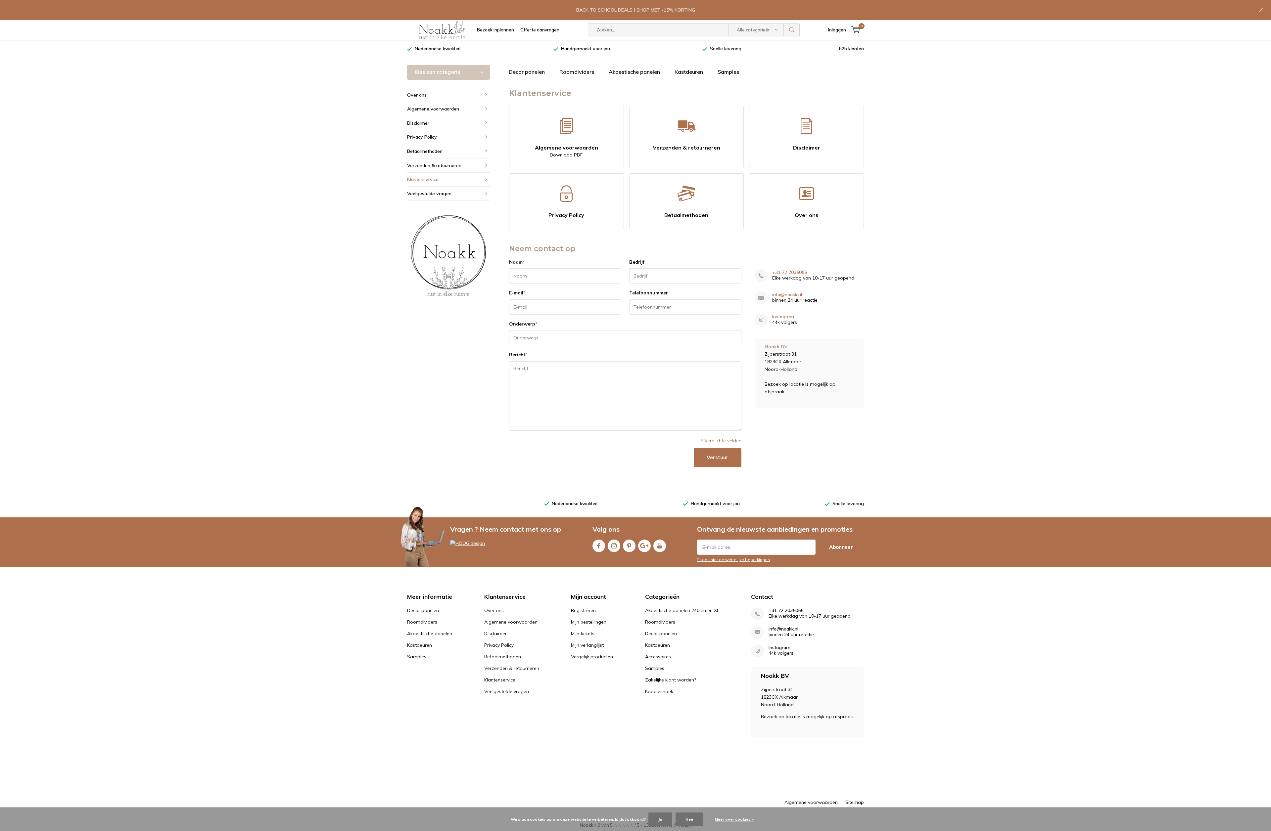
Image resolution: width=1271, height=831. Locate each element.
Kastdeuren (689, 71)
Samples (728, 71)
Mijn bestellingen (588, 622)
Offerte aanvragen (539, 29)
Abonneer (841, 547)
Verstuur (718, 457)
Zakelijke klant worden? (670, 680)
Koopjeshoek (659, 691)
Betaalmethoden (686, 215)
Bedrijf (636, 262)
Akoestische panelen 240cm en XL (682, 610)
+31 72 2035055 (789, 272)
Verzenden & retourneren (686, 147)
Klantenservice (423, 179)
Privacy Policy (566, 215)
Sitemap (854, 802)
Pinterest (629, 546)
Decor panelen (527, 71)
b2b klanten (851, 49)
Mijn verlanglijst (587, 645)
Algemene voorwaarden (566, 151)
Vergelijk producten (592, 657)
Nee (689, 819)
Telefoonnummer (648, 293)
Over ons (807, 215)
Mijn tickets (582, 633)
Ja (660, 819)
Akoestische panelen (634, 71)
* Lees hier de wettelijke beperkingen (733, 559)
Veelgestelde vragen (429, 194)
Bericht (518, 355)
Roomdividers (576, 71)
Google (644, 546)
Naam (517, 262)
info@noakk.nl (787, 294)
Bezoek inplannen (495, 29)
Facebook (598, 546)
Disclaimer (806, 147)
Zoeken (792, 29)
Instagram (783, 317)
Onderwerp (523, 324)
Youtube (659, 546)
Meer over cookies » (734, 819)
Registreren (583, 610)
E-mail (517, 293)
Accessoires (658, 657)
